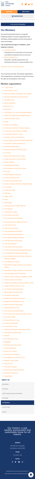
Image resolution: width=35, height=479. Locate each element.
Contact (4, 411)
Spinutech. (27, 473)
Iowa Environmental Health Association (15, 222)
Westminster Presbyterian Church (14, 370)
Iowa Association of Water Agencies (15, 206)
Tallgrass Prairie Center (11, 360)
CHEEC (6, 122)
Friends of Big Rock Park (11, 177)
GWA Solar (7, 193)
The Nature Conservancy (11, 295)
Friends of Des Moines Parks (13, 181)
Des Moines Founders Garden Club (14, 143)
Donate (9, 11)
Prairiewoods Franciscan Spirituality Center (17, 329)
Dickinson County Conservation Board (15, 150)
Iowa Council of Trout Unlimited (13, 218)
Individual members (10, 50)
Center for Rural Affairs (11, 125)
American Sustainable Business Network (16, 97)
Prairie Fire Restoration (11, 323)
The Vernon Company (10, 367)
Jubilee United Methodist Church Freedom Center (19, 283)
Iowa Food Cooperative (11, 228)
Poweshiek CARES (9, 317)
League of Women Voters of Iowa (14, 286)
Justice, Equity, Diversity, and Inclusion (12, 393)
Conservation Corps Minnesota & (15, 131)
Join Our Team (6, 407)
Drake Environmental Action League (14, 156)
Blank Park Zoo (8, 106)
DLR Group (7, 153)
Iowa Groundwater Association (13, 231)
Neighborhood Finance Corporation (14, 298)
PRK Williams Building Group (12, 332)
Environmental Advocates (11, 165)
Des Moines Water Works (12, 146)
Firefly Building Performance (12, 174)
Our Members (6, 402)
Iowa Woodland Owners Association (15, 273)
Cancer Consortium (13, 215)
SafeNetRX (7, 342)
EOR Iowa (7, 171)
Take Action (25, 11)
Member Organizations (11, 57)
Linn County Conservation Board (13, 289)
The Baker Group (9, 100)
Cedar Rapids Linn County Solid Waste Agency (18, 112)
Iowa (5, 215)
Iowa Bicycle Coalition (10, 212)
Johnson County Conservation (13, 280)
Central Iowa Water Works (12, 118)
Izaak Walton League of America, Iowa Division (18, 270)
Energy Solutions (9, 162)
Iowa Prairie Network (10, 244)
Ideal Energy (8, 202)
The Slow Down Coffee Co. (12, 354)
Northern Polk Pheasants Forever (14, 301)
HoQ (6, 199)
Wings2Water (8, 376)
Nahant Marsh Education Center (13, 292)
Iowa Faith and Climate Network (13, 234)
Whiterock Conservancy (11, 373)
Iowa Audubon (8, 209)
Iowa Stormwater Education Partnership (16, 253)
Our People (5, 398)
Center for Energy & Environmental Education (17, 115)
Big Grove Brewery (9, 103)
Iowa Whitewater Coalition (12, 262)
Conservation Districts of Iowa (13, 134)
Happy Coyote (8, 196)
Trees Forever (8, 363)
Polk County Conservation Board (13, 311)
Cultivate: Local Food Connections (14, 137)
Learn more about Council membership (12, 66)
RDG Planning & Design (11, 339)
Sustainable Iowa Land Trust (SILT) (14, 357)
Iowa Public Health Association (13, 247)
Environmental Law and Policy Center (15, 168)
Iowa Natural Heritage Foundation (14, 237)
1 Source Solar (8, 87)
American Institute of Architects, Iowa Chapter (17, 94)
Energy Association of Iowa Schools (15, 159)
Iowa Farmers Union (10, 225)
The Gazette (7, 187)
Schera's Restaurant (10, 348)
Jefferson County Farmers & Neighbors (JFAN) (18, 276)
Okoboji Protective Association (13, 304)
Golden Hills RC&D (9, 190)
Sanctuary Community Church (12, 345)
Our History (5, 389)
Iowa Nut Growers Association (13, 240)
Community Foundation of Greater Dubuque (17, 128)
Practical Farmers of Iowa (12, 320)
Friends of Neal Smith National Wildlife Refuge (18, 184)
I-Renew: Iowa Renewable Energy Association (18, 250)
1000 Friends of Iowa (10, 90)
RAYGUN (6, 336)
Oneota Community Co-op (11, 308)
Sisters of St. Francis (10, 351)
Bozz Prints (7, 109)
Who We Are (5, 384)
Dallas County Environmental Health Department (18, 140)
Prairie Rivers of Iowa (10, 326)
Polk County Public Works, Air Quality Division (17, 314)
